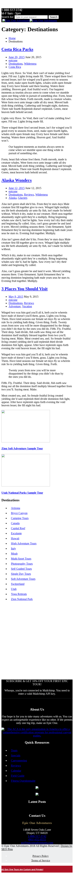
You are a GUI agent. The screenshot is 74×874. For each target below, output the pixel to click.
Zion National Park (22, 599)
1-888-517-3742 (37, 836)
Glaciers (22, 197)
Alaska (13, 197)
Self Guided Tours (21, 568)
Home (12, 38)
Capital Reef (18, 528)
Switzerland (17, 583)
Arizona (15, 508)
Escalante (16, 533)
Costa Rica (15, 66)
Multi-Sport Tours (21, 558)
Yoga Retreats (19, 594)
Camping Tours (20, 518)
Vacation (27, 306)
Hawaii (15, 538)
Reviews (29, 194)
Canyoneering (19, 760)
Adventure (15, 306)
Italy (13, 548)
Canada (15, 523)
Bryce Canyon (19, 513)
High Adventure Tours (23, 543)
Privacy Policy (41, 855)
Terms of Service (40, 860)
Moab (14, 553)
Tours (14, 750)
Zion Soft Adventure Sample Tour (22, 448)
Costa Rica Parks (17, 49)
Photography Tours (22, 563)
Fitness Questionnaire (23, 780)
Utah (14, 588)
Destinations (16, 63)
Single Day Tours (21, 573)
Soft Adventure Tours (23, 578)
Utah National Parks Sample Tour (22, 492)
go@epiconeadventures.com (37, 842)
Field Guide (17, 775)
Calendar (16, 770)
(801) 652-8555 (37, 839)
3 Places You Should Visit (24, 288)
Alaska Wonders (16, 180)
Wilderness (30, 63)
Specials (15, 755)
